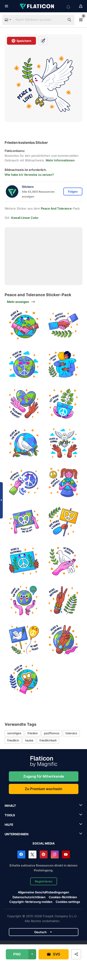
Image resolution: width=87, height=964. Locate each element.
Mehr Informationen (60, 160)
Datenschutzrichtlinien (29, 897)
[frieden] (24, 325)
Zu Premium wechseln (43, 789)
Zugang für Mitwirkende (43, 776)
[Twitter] (32, 854)
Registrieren (43, 881)
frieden (32, 733)
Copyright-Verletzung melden (30, 902)
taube (29, 740)
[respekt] (63, 325)
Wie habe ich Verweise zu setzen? (29, 174)
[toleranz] (24, 404)
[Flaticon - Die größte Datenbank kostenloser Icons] (37, 6)
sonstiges (14, 733)
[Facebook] (21, 854)
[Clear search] (59, 20)
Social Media (43, 843)
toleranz (71, 733)
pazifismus (51, 733)
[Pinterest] (44, 854)
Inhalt (10, 805)
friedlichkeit (48, 740)
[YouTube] (66, 854)
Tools (10, 815)
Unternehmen (17, 834)
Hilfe (9, 824)
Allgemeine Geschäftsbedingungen (43, 892)
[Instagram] (55, 854)
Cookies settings (68, 902)
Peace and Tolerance (56, 208)
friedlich (13, 740)
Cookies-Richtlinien (63, 897)
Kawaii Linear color (25, 218)
